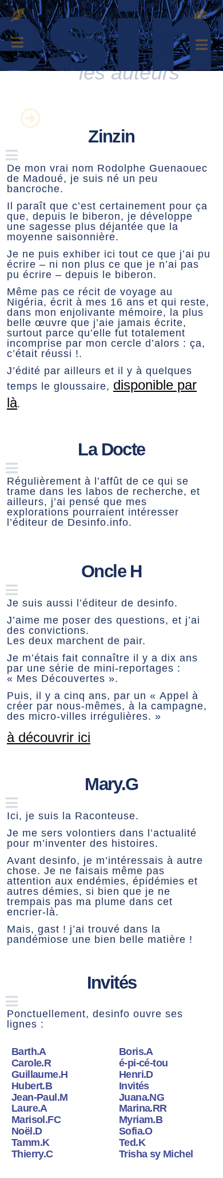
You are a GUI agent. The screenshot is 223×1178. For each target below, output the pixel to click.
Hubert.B (31, 1086)
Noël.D (26, 1131)
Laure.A (29, 1108)
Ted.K (132, 1142)
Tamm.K (30, 1142)
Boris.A (136, 1051)
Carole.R (31, 1063)
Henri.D (136, 1074)
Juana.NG (141, 1097)
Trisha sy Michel (156, 1154)
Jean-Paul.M (39, 1097)
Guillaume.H (39, 1074)
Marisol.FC (36, 1119)
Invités (134, 1086)
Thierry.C (32, 1154)
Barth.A (28, 1051)
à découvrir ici (48, 737)
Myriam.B (140, 1119)
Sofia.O (136, 1131)
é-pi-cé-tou (143, 1063)
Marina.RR (143, 1108)
